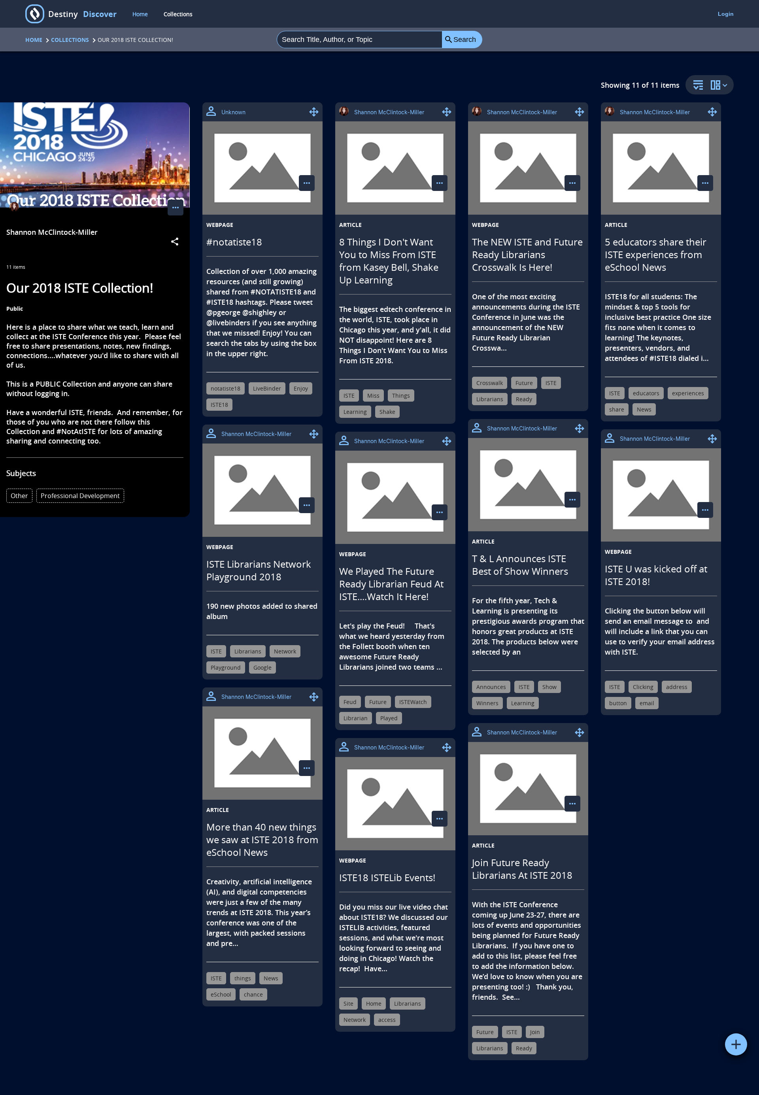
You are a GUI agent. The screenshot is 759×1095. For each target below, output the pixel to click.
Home (140, 14)
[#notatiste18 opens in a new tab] (262, 168)
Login (726, 14)
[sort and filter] (696, 85)
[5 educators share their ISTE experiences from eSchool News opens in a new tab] (661, 168)
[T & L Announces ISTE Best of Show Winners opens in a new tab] (528, 484)
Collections (178, 14)
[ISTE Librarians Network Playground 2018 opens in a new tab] (262, 490)
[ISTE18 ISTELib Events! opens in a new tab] (395, 803)
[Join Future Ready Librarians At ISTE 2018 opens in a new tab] (528, 788)
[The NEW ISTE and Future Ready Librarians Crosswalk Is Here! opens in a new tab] (528, 168)
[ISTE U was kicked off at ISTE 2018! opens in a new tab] (661, 495)
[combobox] (359, 39)
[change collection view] (720, 85)
